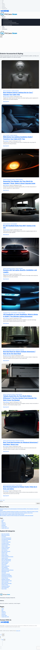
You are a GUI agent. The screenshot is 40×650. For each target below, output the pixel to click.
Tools (2, 639)
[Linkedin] (6, 622)
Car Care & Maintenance (6, 537)
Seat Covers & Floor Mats (7, 583)
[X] (0, 622)
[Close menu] (0, 637)
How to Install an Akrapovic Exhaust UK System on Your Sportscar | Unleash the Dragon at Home (19, 511)
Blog (2, 521)
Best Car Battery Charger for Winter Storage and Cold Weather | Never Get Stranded (16, 515)
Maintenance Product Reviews (7, 570)
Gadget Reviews (5, 558)
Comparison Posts (6, 312)
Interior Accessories (7, 90)
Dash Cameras (4, 549)
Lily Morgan (6, 141)
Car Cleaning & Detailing (6, 539)
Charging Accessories (6, 544)
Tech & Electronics (5, 587)
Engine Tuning (4, 553)
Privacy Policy (4, 526)
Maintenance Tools (5, 571)
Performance (4, 648)
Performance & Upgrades (7, 575)
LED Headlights (14, 223)
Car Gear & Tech (5, 540)
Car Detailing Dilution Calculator (8, 645)
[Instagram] (8, 622)
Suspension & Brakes (6, 586)
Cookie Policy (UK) (5, 528)
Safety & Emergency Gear (7, 580)
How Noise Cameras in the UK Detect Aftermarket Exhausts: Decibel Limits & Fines (16, 512)
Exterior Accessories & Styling (9, 179)
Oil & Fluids (4, 572)
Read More (6, 101)
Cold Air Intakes (5, 545)
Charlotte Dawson (7, 355)
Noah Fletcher (7, 96)
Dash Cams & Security (6, 551)
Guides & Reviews (6, 223)
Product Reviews (19, 394)
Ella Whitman (6, 185)
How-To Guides (6, 135)
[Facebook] (5, 622)
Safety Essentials (5, 582)
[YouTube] (1, 622)
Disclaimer (4, 525)
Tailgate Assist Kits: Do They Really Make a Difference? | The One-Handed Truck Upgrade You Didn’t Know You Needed (20, 398)
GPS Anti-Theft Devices (6, 560)
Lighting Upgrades (15, 90)
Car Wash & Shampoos (6, 541)
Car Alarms (4, 536)
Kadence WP (18, 630)
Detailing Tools (4, 552)
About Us (3, 522)
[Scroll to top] (1, 635)
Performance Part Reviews (7, 576)
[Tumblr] (2, 622)
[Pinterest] (3, 622)
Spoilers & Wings (5, 584)
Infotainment (4, 564)
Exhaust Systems (5, 555)
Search (1, 501)
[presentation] (21, 74)
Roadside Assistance (6, 579)
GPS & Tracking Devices (6, 559)
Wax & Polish (4, 588)
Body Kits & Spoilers (5, 533)
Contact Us (4, 523)
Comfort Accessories (6, 547)
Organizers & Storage (20, 349)
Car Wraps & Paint (5, 543)
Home (3, 608)
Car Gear (3, 638)
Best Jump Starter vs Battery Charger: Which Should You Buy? (12, 514)
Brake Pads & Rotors (6, 535)
